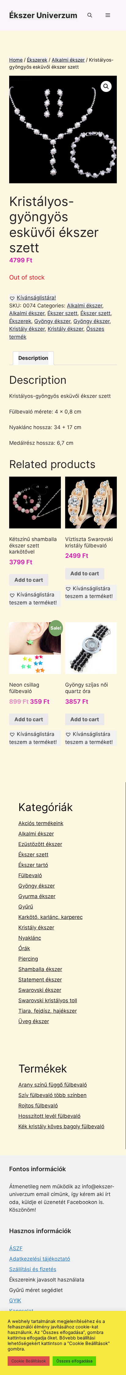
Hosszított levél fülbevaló (49, 1116)
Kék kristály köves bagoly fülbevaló (61, 1126)
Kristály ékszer (27, 329)
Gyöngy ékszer (52, 321)
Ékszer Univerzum (43, 15)
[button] (32, 298)
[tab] (33, 358)
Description (33, 358)
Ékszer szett (62, 313)
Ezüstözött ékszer (40, 844)
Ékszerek (37, 60)
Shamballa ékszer (40, 969)
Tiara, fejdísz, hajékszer (47, 1011)
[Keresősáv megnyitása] (89, 15)
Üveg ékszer (33, 1021)
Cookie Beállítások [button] (28, 1360)
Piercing (28, 959)
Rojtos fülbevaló (38, 1106)
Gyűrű (25, 907)
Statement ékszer (40, 980)
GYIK (15, 1300)
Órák (24, 948)
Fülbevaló (30, 875)
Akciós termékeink (40, 823)
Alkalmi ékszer (68, 60)
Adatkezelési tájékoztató (39, 1259)
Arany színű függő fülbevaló (52, 1085)
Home (16, 60)
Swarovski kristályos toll (47, 1000)
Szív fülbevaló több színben (52, 1095)
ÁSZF (16, 1248)
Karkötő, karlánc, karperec (50, 917)
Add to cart (28, 580)
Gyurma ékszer (36, 896)
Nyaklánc (29, 938)
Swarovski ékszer (39, 990)
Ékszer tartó (33, 865)
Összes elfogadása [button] (74, 1360)
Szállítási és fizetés (32, 1269)
